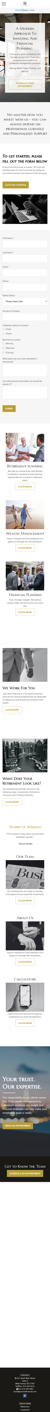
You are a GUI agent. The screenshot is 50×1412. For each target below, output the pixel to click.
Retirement (25, 1406)
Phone (6, 281)
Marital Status (9, 295)
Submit (9, 408)
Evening (9, 352)
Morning (9, 343)
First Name (8, 238)
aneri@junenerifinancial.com (25, 1391)
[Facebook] (25, 1395)
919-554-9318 (28, 1386)
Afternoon (10, 347)
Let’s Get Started (15, 184)
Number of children (11, 311)
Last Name (7, 252)
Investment (25, 1409)
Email (5, 266)
